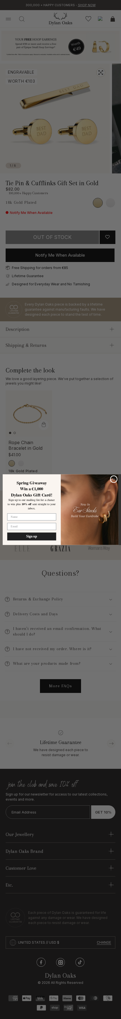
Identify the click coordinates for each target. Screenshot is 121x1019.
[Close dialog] (113, 479)
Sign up (31, 536)
